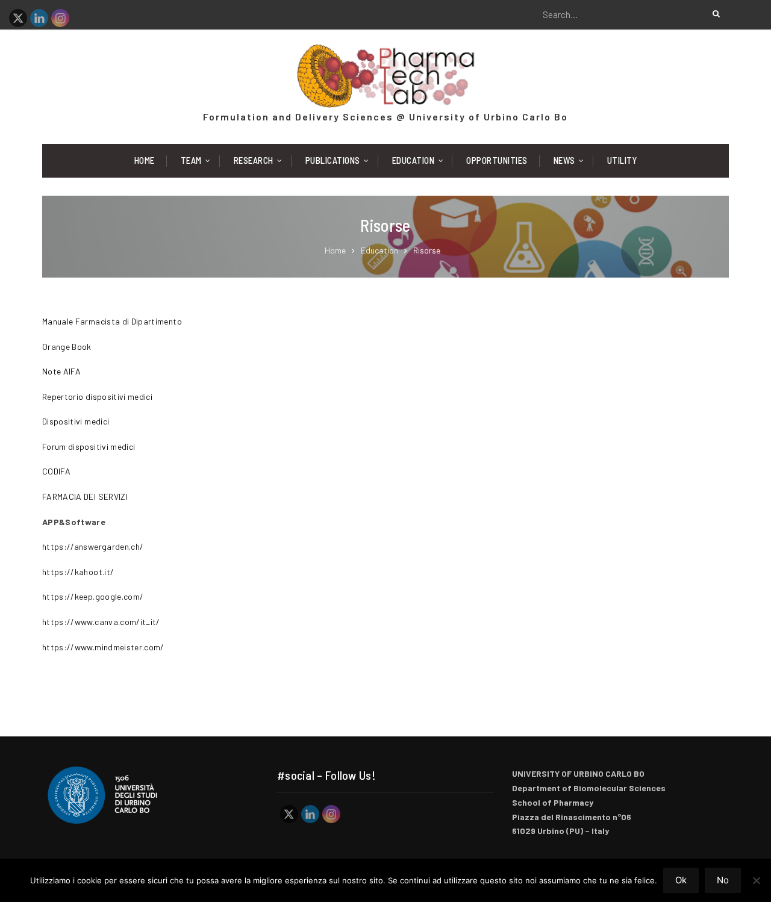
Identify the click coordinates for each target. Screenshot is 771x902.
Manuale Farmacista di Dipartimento (112, 321)
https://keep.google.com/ (92, 596)
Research (253, 160)
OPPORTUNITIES (497, 160)
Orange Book (67, 346)
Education (413, 160)
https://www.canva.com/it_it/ (101, 622)
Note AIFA (61, 371)
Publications (332, 160)
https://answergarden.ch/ (92, 546)
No (723, 880)
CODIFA (56, 471)
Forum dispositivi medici (88, 446)
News (564, 160)
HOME (144, 160)
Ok (681, 880)
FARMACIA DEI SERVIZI (85, 496)
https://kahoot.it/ (78, 572)
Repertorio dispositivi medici (97, 396)
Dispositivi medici (75, 421)
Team (191, 160)
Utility (622, 160)
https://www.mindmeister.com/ (103, 647)
